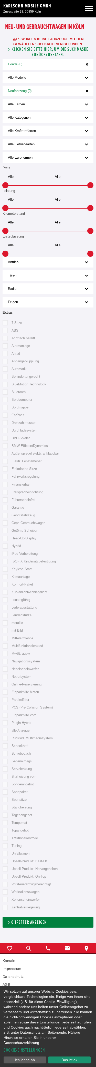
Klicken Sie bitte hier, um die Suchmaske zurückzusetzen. (50, 52)
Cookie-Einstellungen (24, 1050)
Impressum (12, 969)
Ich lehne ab (25, 1060)
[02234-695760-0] (48, 948)
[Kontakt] (67, 948)
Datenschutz (13, 976)
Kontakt (9, 961)
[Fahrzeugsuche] (28, 948)
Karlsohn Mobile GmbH (27, 5)
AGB (6, 984)
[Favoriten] (9, 948)
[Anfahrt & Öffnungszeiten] (86, 948)
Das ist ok (69, 1060)
